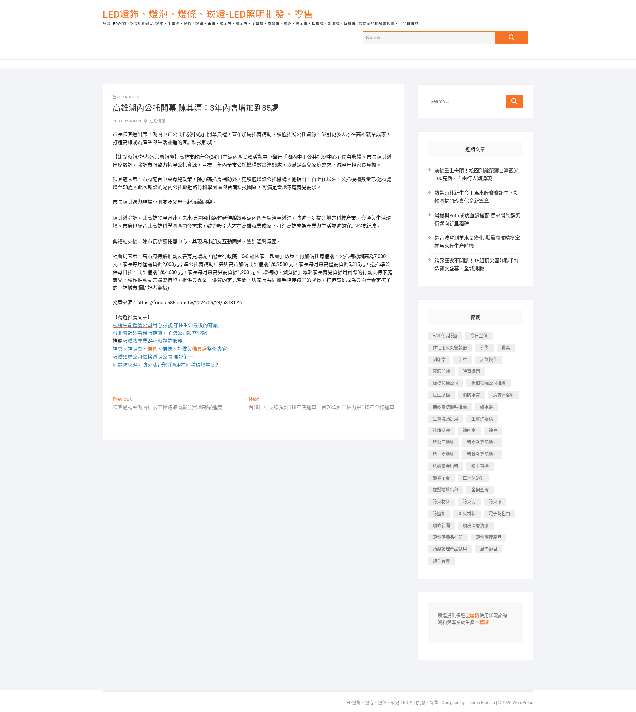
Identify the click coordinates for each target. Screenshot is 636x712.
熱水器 (486, 406)
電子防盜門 (499, 513)
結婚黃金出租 (445, 466)
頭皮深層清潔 (476, 525)
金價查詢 (480, 489)
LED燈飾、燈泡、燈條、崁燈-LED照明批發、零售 (208, 14)
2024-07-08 (129, 97)
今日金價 (479, 335)
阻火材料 (467, 513)
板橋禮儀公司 (445, 383)
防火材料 (441, 501)
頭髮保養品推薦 (448, 537)
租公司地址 (443, 442)
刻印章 (439, 359)
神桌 (493, 430)
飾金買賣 (441, 560)
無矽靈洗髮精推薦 (450, 406)
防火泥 (469, 501)
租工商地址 (443, 454)
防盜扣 (439, 513)
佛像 (484, 347)
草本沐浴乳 (473, 478)
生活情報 (157, 121)
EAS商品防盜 (445, 335)
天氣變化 (488, 359)
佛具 (152, 349)
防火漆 (495, 501)
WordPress (522, 702)
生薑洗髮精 (482, 418)
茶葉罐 (482, 622)
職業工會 (441, 478)
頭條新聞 (441, 525)
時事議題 (471, 371)
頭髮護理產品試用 (450, 548)
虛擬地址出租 (445, 489)
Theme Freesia (481, 702)
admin (134, 121)
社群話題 (441, 430)
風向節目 (488, 548)
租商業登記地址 (482, 442)
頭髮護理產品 (489, 537)
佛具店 (199, 349)
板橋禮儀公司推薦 (488, 383)
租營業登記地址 (482, 454)
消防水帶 (471, 394)
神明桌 (469, 430)
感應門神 (441, 371)
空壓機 (472, 615)
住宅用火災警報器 (450, 347)
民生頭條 (441, 394)
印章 (462, 359)
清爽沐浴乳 (503, 394)
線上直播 (480, 466)
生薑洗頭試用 (445, 418)
